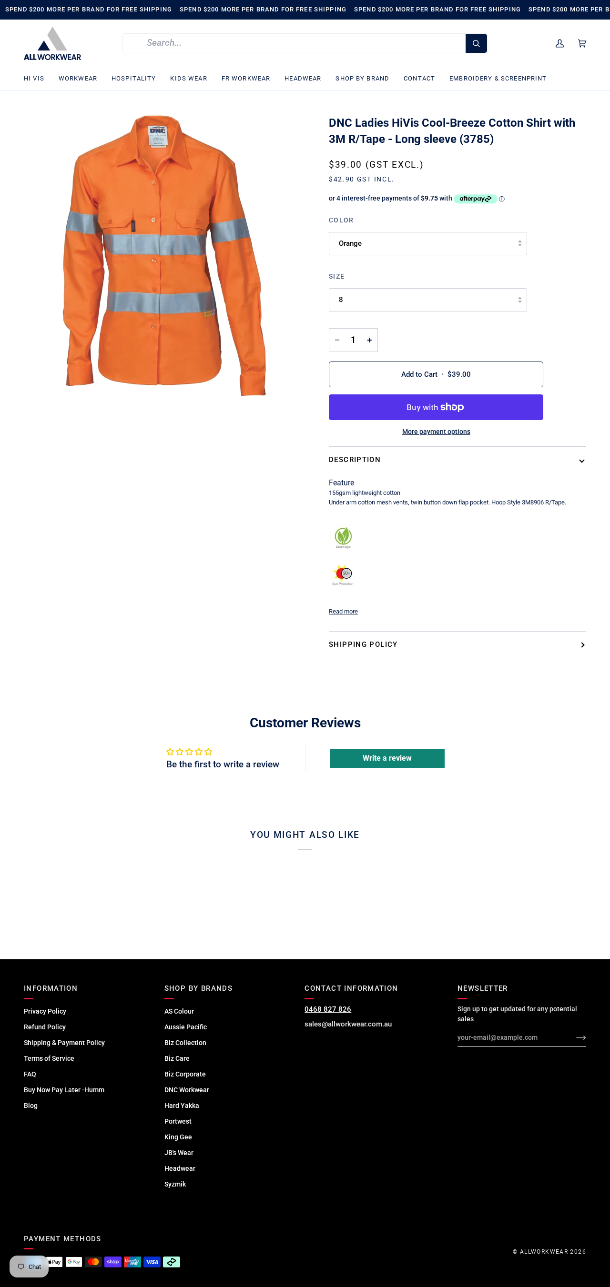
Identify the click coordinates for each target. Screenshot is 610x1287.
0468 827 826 (328, 1009)
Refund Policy (45, 1027)
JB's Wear (178, 1152)
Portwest (178, 1121)
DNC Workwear (186, 1090)
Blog (31, 1105)
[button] (37, 79)
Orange (350, 243)
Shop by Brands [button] (198, 988)
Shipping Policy (363, 644)
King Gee (178, 1137)
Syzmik (175, 1184)
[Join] (573, 1037)
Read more (343, 611)
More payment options (436, 431)
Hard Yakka (181, 1105)
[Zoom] (164, 255)
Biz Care (177, 1058)
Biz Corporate (185, 1074)
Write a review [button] (387, 758)
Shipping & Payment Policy (64, 1042)
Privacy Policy (45, 1011)
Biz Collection (185, 1042)
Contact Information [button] (351, 988)
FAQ (30, 1074)
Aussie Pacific (185, 1027)
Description (355, 459)
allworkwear (544, 1251)
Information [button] (51, 988)
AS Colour (179, 1011)
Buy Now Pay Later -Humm (64, 1090)
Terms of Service (49, 1058)
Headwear (179, 1168)
